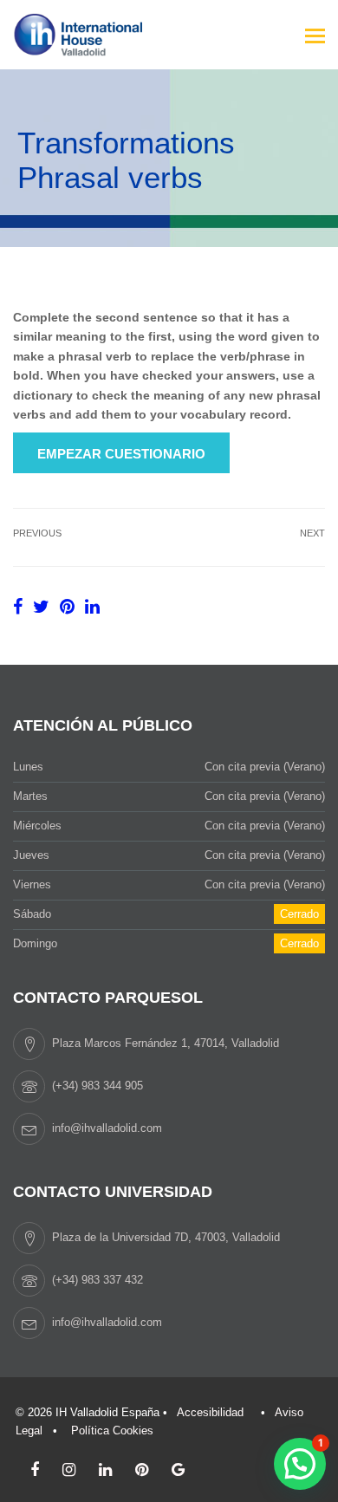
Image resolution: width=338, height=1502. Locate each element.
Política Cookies (112, 1430)
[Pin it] (70, 606)
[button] (300, 1464)
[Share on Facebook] (20, 606)
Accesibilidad (210, 1412)
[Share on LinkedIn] (92, 606)
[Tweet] (44, 606)
